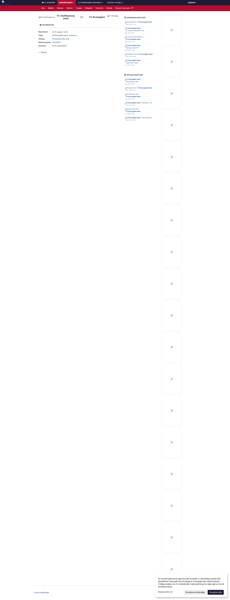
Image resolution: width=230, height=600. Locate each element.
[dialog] (191, 585)
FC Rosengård (49, 3)
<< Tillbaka (42, 52)
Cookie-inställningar (41, 592)
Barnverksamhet (66, 3)
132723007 (56, 42)
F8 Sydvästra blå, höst (60, 39)
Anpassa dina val (165, 592)
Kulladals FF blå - (139, 54)
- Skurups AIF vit (139, 118)
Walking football (114, 3)
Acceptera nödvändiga (195, 592)
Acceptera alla (216, 592)
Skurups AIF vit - (139, 22)
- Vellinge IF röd (139, 103)
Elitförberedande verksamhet (90, 3)
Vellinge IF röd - (139, 88)
